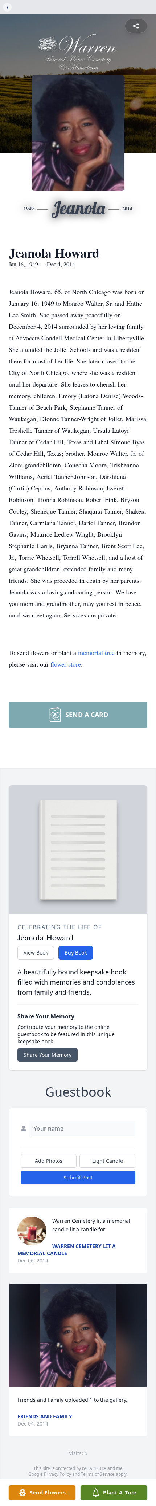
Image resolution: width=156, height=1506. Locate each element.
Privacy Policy (57, 1474)
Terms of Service (98, 1474)
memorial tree (96, 652)
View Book (36, 952)
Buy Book (76, 952)
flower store (65, 664)
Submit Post (78, 1177)
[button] (78, 1335)
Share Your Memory (47, 1054)
